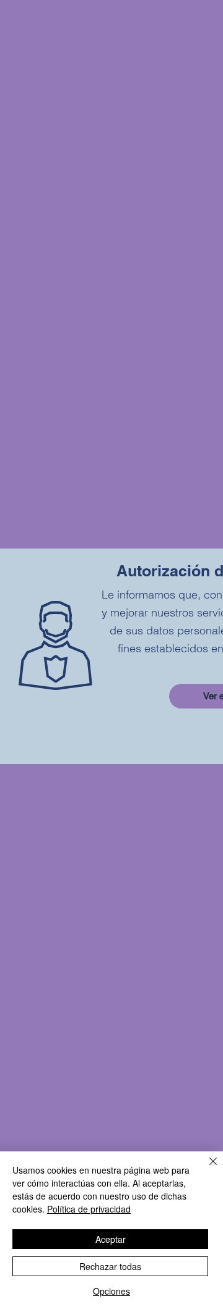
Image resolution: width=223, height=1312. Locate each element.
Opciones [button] (111, 1291)
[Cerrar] (206, 1169)
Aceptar (110, 1239)
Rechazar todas (110, 1266)
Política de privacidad (89, 1209)
